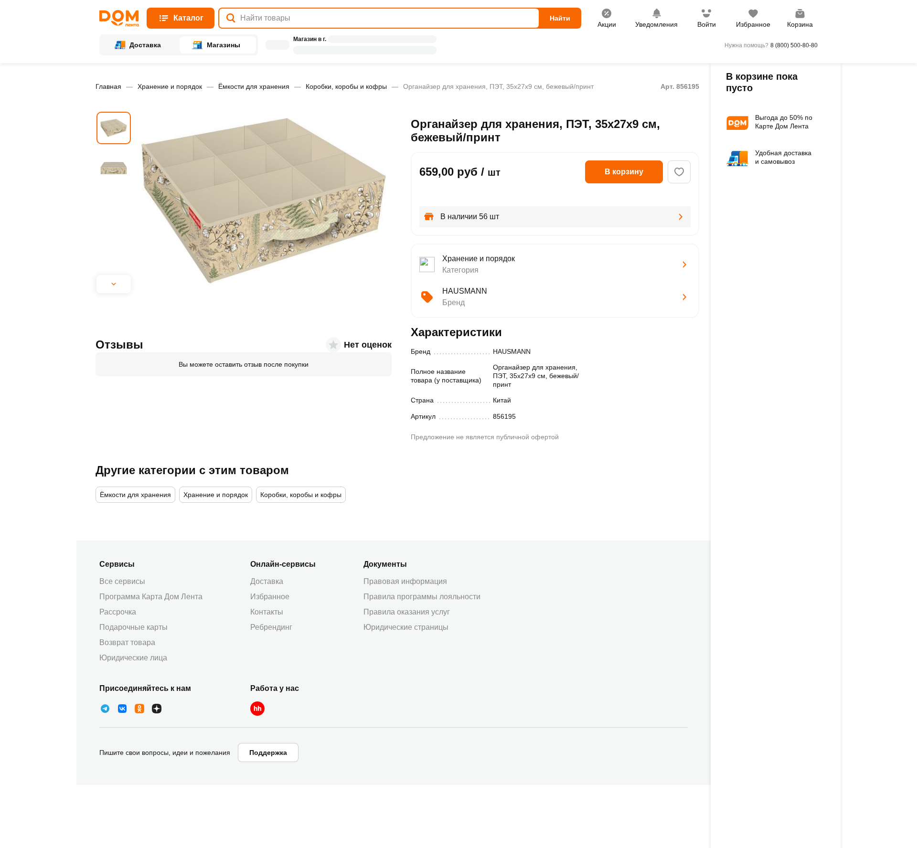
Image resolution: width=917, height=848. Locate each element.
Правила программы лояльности (421, 597)
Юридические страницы (405, 627)
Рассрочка (117, 612)
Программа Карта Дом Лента (151, 597)
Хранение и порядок (170, 86)
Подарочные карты (133, 627)
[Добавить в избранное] (679, 171)
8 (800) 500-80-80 (794, 45)
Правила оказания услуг (406, 612)
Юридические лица (133, 658)
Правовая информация (405, 581)
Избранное (269, 597)
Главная (108, 86)
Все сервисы (122, 581)
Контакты (266, 612)
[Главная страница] (119, 18)
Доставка (266, 581)
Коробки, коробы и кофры (346, 86)
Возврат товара (127, 642)
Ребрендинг (271, 627)
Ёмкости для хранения (253, 86)
